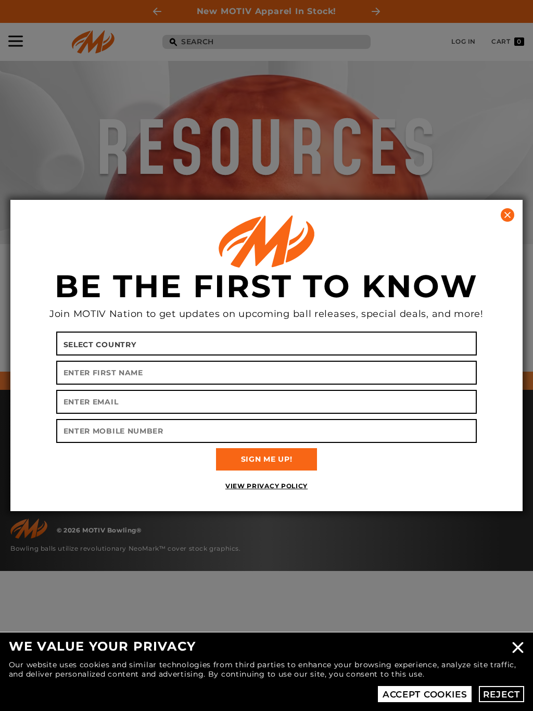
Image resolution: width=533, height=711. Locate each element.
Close (517, 647)
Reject (501, 694)
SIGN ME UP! (267, 459)
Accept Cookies (425, 694)
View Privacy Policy (266, 486)
